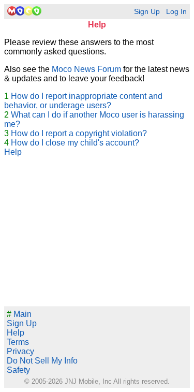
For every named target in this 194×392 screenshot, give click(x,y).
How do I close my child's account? (75, 142)
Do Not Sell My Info (42, 360)
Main (19, 314)
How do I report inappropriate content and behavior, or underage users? (83, 101)
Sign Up (147, 12)
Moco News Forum (86, 69)
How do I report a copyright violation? (79, 133)
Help (13, 152)
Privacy (20, 351)
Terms (18, 342)
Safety (18, 370)
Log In (176, 12)
